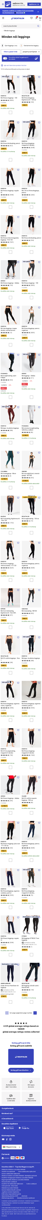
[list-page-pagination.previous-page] (7, 1013)
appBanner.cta (34, 4)
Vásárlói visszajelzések (8, 1171)
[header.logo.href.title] (17, 18)
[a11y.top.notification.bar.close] (38, 12)
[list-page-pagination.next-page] (35, 1013)
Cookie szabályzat (31, 1184)
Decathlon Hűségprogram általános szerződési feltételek (17, 1177)
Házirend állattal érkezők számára (11, 1190)
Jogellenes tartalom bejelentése (10, 1192)
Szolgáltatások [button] (8, 1108)
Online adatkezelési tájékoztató (27, 1171)
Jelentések (24, 1196)
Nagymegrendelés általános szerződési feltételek (15, 1179)
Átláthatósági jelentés (8, 1198)
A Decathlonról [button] (7, 1119)
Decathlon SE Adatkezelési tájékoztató (12, 1184)
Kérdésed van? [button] (7, 1113)
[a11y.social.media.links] (3, 1139)
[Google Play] (25, 1128)
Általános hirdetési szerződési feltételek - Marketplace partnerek (19, 1175)
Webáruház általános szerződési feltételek (13, 1169)
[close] (2, 4)
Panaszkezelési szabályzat (9, 1181)
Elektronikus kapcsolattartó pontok (11, 1194)
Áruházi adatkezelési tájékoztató (11, 1173)
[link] (21, 1070)
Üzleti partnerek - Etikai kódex (10, 1186)
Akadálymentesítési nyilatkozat (26, 1198)
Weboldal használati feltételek (10, 1188)
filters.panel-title (10, 52)
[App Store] (9, 1128)
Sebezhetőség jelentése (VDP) (10, 1196)
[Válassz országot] (12, 1147)
